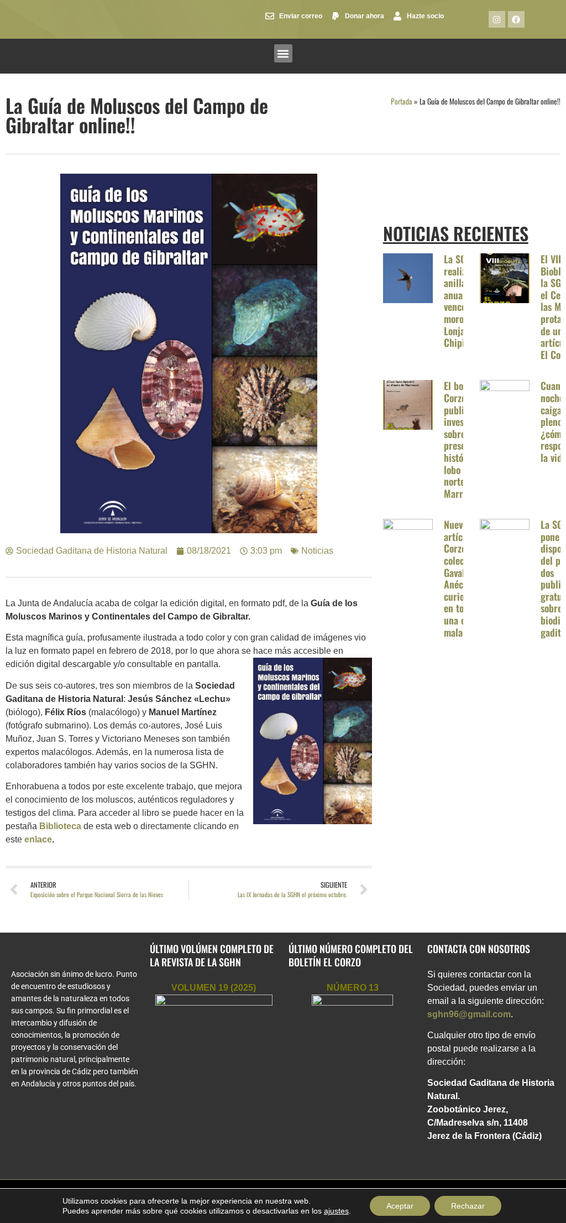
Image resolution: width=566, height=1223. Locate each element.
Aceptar (399, 1205)
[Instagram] (497, 19)
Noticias (317, 550)
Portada (401, 101)
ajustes (336, 1210)
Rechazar (468, 1205)
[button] (283, 53)
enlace (38, 839)
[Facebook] (516, 19)
